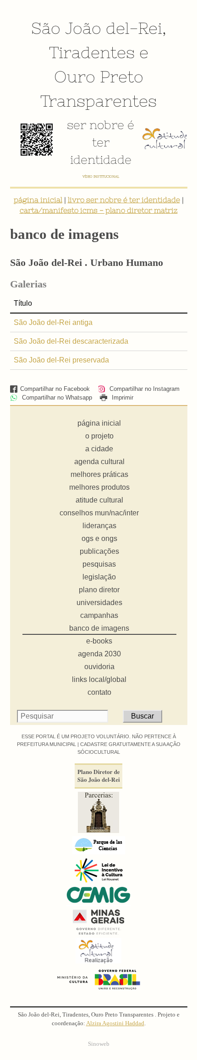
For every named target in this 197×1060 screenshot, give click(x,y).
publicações (99, 551)
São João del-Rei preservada (61, 360)
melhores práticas (99, 474)
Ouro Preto (98, 76)
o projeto (99, 436)
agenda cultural (99, 461)
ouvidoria (99, 667)
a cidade (99, 449)
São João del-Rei (96, 28)
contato (99, 692)
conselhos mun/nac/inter (99, 513)
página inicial (38, 199)
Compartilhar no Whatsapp (56, 397)
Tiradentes (92, 52)
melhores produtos (99, 487)
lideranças (99, 526)
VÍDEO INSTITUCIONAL (100, 176)
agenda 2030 (99, 654)
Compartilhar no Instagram (144, 388)
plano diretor (99, 590)
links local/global (99, 679)
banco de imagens (99, 628)
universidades (99, 602)
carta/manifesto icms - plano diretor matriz (99, 210)
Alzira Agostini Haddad (115, 1023)
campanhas (99, 615)
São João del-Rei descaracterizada (71, 341)
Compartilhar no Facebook (55, 388)
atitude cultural (99, 500)
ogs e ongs (99, 538)
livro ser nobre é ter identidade (124, 199)
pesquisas (99, 564)
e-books (99, 641)
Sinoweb (98, 1044)
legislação (99, 577)
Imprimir (121, 397)
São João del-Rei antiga (53, 322)
